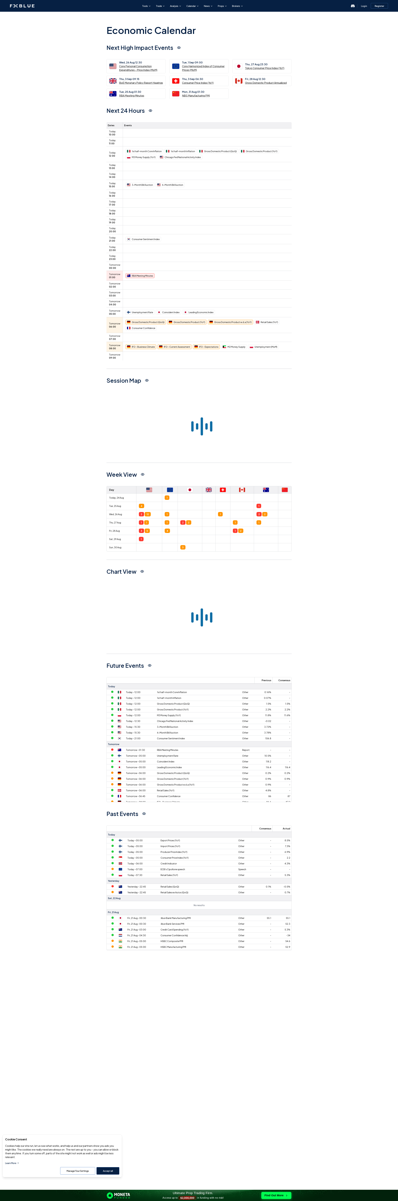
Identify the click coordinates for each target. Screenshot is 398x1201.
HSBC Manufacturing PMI (173, 946)
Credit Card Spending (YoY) (175, 929)
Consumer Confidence (168, 796)
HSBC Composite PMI (172, 941)
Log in (364, 6)
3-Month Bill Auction (167, 726)
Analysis (174, 6)
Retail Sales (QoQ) (170, 886)
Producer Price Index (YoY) (174, 851)
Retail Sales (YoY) (165, 790)
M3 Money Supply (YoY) (169, 715)
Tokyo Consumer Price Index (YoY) (264, 68)
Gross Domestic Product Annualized (266, 82)
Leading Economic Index (169, 767)
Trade (159, 6)
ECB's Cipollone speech (173, 869)
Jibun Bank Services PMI (172, 923)
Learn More (10, 1163)
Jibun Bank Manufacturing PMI (176, 918)
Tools (145, 6)
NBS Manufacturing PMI (196, 95)
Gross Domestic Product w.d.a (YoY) (175, 784)
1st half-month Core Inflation (172, 692)
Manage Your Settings (78, 1170)
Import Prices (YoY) (170, 846)
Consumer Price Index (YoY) (198, 82)
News (207, 6)
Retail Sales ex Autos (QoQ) (174, 892)
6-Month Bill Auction (167, 732)
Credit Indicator (169, 863)
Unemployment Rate (167, 755)
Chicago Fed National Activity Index (175, 721)
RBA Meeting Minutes (131, 95)
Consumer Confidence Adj (174, 935)
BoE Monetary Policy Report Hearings (141, 82)
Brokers (236, 6)
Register (379, 6)
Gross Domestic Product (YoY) (173, 709)
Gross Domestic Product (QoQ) (173, 703)
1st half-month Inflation (169, 697)
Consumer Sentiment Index (171, 738)
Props (221, 6)
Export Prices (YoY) (170, 840)
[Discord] (353, 6)
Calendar (191, 6)
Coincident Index (165, 761)
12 (148, 514)
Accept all (108, 1170)
